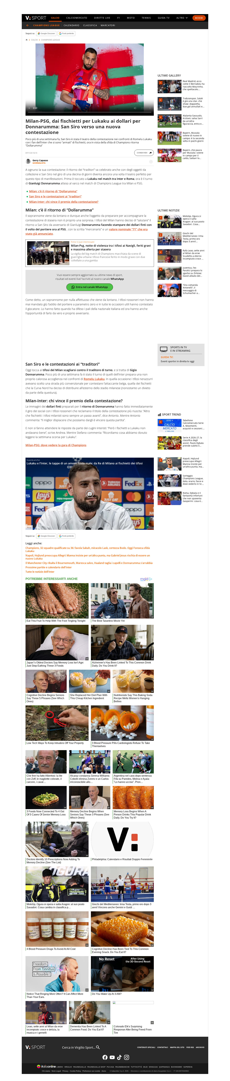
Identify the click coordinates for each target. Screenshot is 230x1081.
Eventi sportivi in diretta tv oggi (177, 361)
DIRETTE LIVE (102, 18)
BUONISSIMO (176, 1067)
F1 (118, 18)
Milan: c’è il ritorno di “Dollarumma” (53, 191)
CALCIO (55, 18)
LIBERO (59, 1067)
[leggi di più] (151, 161)
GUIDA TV (163, 18)
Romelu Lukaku (94, 379)
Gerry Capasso (40, 160)
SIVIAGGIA (153, 1067)
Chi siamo (46, 1071)
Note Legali (56, 1071)
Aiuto (104, 1071)
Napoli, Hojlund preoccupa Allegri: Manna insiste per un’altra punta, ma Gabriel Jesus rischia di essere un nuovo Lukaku (88, 557)
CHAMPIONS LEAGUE (50, 40)
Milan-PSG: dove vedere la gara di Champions (56, 445)
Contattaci (162, 1047)
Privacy (65, 1071)
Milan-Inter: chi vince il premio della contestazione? (63, 202)
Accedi (199, 18)
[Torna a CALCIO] (27, 25)
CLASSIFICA (90, 25)
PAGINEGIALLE (79, 1067)
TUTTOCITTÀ (136, 1067)
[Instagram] (126, 1059)
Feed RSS (190, 1047)
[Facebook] (104, 1059)
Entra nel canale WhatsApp (92, 287)
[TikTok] (119, 1059)
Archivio (200, 1047)
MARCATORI (108, 25)
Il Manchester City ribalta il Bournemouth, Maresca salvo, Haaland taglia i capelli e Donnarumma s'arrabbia (89, 563)
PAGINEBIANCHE (122, 1067)
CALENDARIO (71, 25)
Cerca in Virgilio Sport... (78, 1047)
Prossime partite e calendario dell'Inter (49, 567)
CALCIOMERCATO (76, 18)
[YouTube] (112, 1059)
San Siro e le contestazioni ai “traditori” (55, 196)
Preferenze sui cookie (91, 1071)
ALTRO (180, 18)
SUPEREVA (187, 1067)
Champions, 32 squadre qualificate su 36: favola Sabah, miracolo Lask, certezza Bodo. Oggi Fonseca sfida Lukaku (88, 549)
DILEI (145, 1067)
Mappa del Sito (177, 1047)
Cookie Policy (75, 1071)
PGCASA (110, 1067)
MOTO (131, 18)
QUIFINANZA (164, 1067)
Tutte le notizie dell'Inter (40, 571)
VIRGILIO (68, 1067)
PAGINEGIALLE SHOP (96, 1067)
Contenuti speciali (146, 1047)
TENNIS (146, 18)
